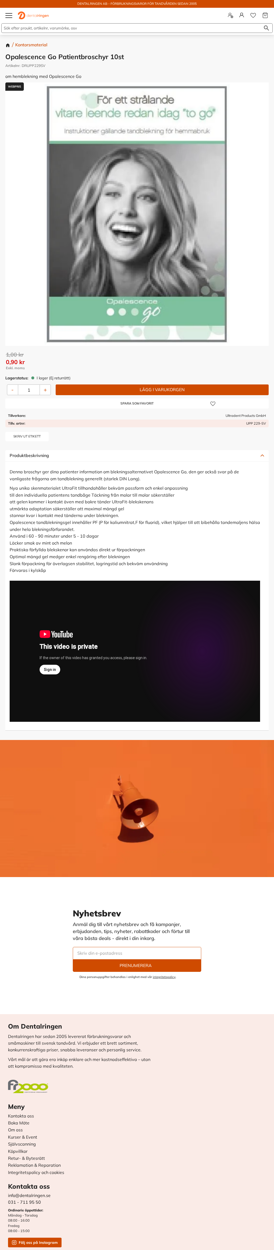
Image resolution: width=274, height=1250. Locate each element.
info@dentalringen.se (29, 1195)
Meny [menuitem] (16, 1106)
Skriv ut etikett (27, 436)
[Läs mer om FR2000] (29, 1083)
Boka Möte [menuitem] (18, 1123)
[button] (9, 17)
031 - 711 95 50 (24, 1202)
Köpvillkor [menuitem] (18, 1151)
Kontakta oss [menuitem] (21, 1116)
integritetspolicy (164, 977)
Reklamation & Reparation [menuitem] (34, 1165)
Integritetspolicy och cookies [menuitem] (36, 1172)
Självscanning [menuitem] (22, 1144)
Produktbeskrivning (29, 455)
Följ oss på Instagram (38, 1242)
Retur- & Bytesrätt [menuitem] (26, 1158)
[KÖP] (162, 389)
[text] (137, 362)
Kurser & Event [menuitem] (22, 1137)
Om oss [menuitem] (15, 1130)
